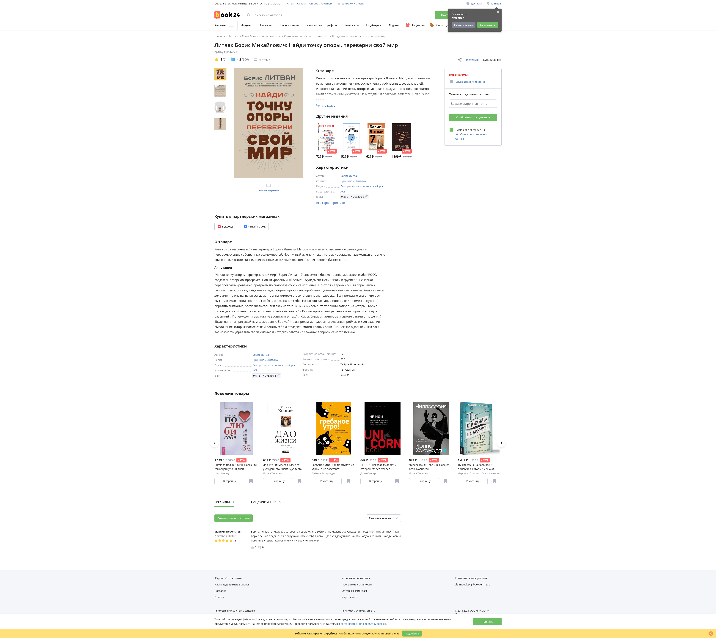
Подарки (418, 25)
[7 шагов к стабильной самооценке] (326, 137)
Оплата (301, 3)
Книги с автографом (322, 25)
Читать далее (325, 105)
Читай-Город (257, 226)
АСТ (342, 191)
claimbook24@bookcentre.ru (473, 584)
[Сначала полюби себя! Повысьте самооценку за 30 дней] (236, 428)
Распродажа (445, 25)
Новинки (265, 25)
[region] (220, 123)
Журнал (395, 25)
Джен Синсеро (368, 473)
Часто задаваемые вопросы (232, 584)
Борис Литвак (349, 176)
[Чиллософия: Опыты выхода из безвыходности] (431, 428)
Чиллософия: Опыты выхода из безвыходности (429, 467)
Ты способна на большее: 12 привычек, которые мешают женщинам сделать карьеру (476, 467)
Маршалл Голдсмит (469, 473)
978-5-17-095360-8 (352, 196)
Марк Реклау (221, 473)
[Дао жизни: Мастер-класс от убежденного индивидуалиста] (285, 428)
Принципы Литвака (353, 181)
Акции (246, 25)
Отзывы (224, 501)
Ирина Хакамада (272, 473)
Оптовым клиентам (320, 3)
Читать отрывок (268, 190)
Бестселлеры (289, 25)
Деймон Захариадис (323, 473)
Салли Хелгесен (491, 473)
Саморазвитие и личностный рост (362, 186)
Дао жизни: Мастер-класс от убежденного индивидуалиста (282, 467)
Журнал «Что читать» (228, 578)
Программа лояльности (350, 3)
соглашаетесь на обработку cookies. (364, 624)
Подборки (373, 25)
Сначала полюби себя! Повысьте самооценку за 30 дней (235, 467)
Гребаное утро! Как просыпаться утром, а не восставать (333, 467)
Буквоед (227, 226)
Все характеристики (330, 203)
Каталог (220, 25)
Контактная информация (471, 578)
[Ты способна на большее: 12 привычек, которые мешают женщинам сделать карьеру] (480, 428)
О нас (290, 3)
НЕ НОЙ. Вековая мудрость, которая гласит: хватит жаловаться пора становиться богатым (379, 467)
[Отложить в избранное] (251, 481)
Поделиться (471, 59)
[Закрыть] (711, 633)
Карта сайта (349, 597)
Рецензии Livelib (268, 501)
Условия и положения (356, 578)
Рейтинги (351, 25)
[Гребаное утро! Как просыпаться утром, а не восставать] (334, 428)
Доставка (476, 3)
